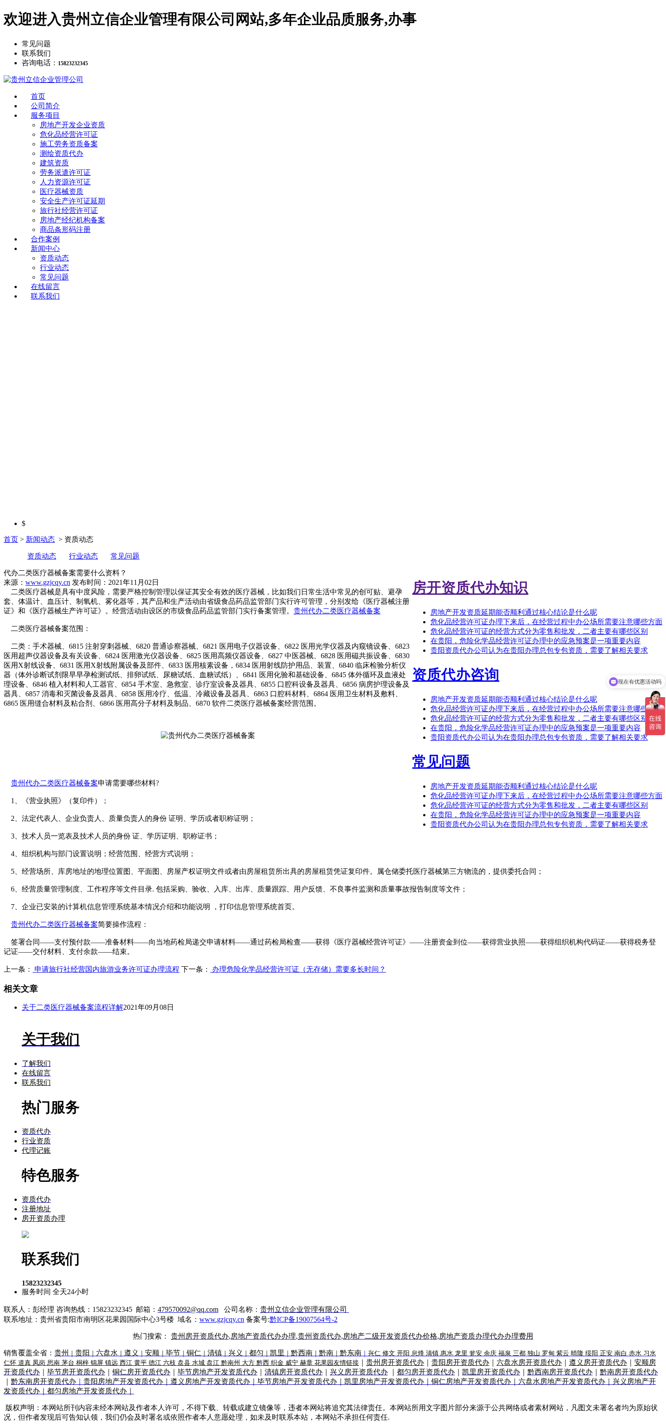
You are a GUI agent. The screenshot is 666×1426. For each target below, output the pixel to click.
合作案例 (45, 239)
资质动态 (54, 258)
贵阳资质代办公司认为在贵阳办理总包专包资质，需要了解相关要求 (539, 650)
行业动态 (54, 267)
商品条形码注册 (65, 229)
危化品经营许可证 (69, 134)
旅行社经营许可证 (69, 210)
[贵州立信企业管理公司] (43, 79)
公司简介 (45, 106)
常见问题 (54, 277)
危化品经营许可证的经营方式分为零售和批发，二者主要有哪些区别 (539, 631)
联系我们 (45, 296)
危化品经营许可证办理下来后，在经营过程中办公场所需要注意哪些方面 (546, 622)
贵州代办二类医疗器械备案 (337, 611)
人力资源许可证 (65, 182)
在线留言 (45, 286)
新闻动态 (40, 539)
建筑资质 (54, 163)
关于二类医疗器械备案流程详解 (72, 1007)
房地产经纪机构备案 (72, 220)
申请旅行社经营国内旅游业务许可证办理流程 (106, 969)
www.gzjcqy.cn (47, 582)
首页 (38, 96)
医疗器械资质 (61, 191)
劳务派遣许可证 (65, 172)
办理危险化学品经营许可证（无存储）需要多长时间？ (298, 969)
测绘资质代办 (61, 153)
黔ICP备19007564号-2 (304, 1319)
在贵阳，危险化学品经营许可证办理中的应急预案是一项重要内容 (535, 641)
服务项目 (45, 115)
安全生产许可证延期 (72, 201)
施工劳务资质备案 (69, 144)
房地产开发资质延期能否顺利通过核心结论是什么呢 (513, 612)
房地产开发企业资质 (72, 125)
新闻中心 (45, 248)
